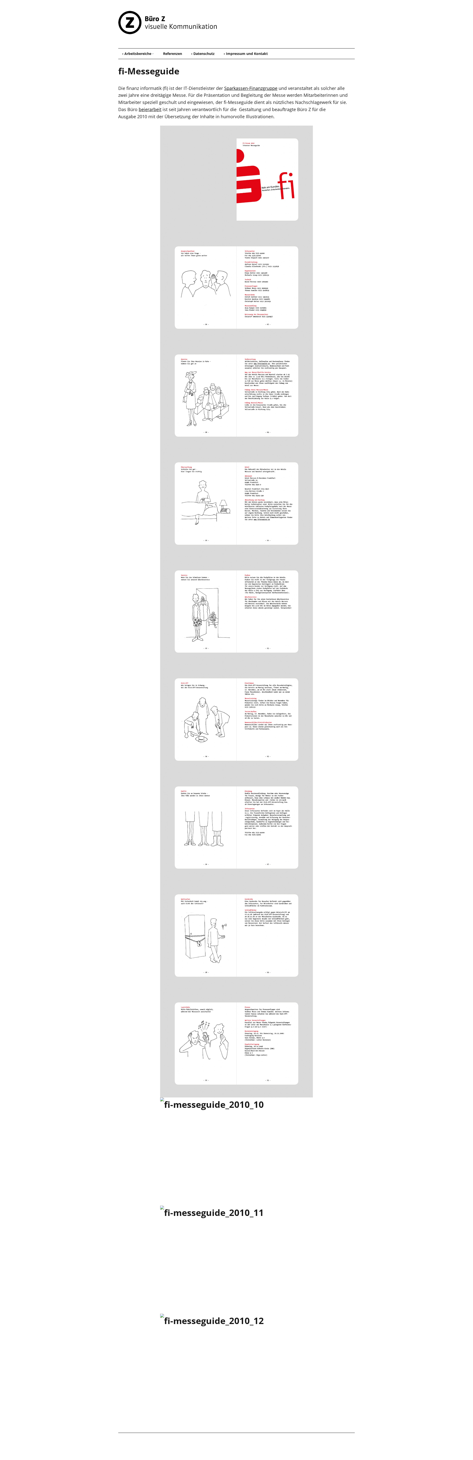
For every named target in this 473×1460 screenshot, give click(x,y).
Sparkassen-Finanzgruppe (250, 88)
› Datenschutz (203, 53)
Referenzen (172, 53)
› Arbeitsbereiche (136, 53)
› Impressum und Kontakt (246, 53)
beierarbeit (150, 109)
